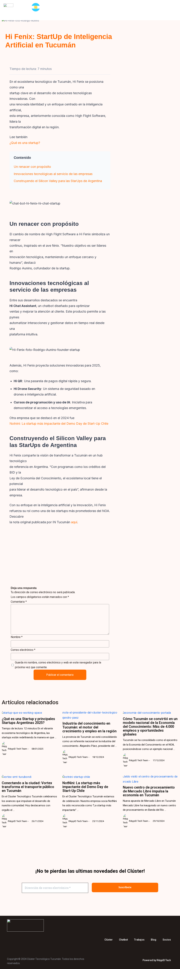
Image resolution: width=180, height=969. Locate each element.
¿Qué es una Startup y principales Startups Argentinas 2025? (28, 721)
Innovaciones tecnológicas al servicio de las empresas (53, 174)
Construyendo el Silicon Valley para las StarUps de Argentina (58, 181)
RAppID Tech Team (156, 82)
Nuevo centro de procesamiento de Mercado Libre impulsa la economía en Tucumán (149, 791)
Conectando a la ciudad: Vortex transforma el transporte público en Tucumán (28, 787)
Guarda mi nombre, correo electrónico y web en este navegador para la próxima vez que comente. (58, 665)
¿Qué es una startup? (24, 143)
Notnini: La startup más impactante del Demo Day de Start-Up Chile (58, 423)
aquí (73, 522)
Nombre (16, 637)
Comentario (19, 601)
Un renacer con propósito (32, 166)
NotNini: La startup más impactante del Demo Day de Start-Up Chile (85, 787)
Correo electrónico (23, 650)
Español (37, 7)
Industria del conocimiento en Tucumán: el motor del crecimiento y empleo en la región (89, 727)
